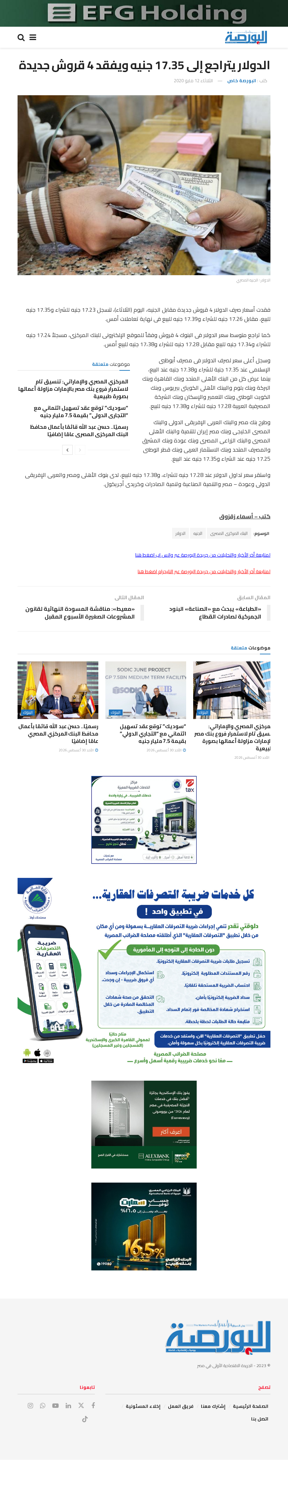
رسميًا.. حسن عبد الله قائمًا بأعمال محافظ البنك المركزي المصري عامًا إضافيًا (79, 430)
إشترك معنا (213, 1406)
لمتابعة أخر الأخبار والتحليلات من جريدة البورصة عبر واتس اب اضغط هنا (202, 554)
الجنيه (198, 533)
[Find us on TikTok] (85, 1419)
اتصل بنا (259, 1419)
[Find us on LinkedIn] (68, 1406)
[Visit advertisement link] (144, 13)
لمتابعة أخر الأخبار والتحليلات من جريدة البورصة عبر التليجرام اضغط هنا (204, 571)
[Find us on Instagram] (30, 1406)
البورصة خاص (241, 80)
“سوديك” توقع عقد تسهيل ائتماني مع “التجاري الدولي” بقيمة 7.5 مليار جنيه (81, 411)
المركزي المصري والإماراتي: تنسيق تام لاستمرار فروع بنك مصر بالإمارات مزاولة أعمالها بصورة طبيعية (73, 388)
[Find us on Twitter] (81, 1406)
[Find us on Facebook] (93, 1406)
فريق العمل (181, 1406)
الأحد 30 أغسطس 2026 (252, 757)
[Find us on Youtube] (55, 1406)
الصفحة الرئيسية (250, 1406)
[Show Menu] (33, 37)
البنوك (203, 713)
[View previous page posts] (80, 450)
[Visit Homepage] (246, 37)
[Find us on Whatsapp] (42, 1406)
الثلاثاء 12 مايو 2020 (193, 80)
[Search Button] (21, 37)
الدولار (180, 533)
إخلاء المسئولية (143, 1406)
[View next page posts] (67, 450)
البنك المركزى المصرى (229, 533)
